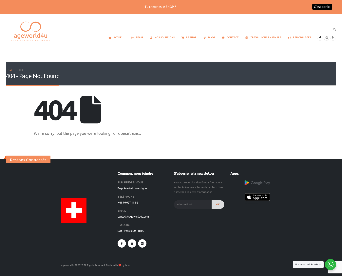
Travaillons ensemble (265, 37)
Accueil (118, 37)
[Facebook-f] (122, 243)
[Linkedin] (142, 243)
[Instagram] (326, 37)
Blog (211, 37)
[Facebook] (320, 37)
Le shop (191, 37)
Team (139, 37)
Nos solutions (165, 37)
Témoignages (302, 37)
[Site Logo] (30, 31)
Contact (233, 37)
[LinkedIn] (333, 37)
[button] (334, 29)
